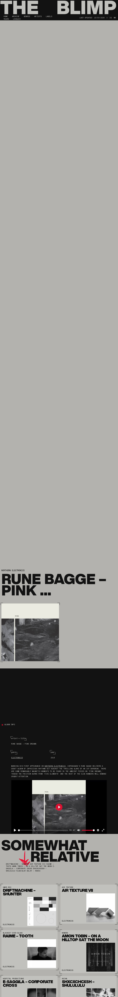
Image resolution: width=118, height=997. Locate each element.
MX (115, 18)
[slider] (43, 830)
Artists (38, 16)
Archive (15, 16)
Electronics (17, 758)
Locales (16, 19)
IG (111, 18)
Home (6, 16)
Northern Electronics (12, 570)
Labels (49, 16)
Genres (27, 16)
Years (6, 19)
